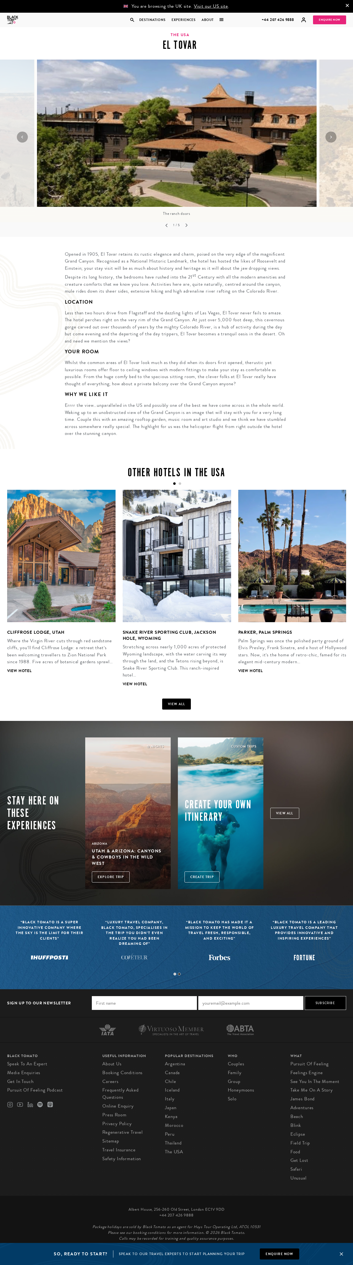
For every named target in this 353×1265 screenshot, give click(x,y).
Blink (295, 1125)
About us (112, 1063)
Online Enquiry (118, 1106)
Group (234, 1081)
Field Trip (300, 1143)
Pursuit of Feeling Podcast (35, 1090)
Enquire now (279, 1253)
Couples (236, 1063)
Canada (172, 1072)
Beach (296, 1116)
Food (295, 1151)
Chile (170, 1081)
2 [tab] (179, 974)
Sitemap (110, 1141)
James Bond (302, 1098)
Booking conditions (122, 1072)
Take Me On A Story (311, 1090)
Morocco (174, 1125)
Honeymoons (241, 1090)
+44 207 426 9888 (278, 19)
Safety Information (121, 1158)
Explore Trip (111, 876)
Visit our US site (211, 6)
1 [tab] (174, 974)
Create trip (202, 876)
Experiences (184, 19)
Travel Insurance (119, 1149)
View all (176, 704)
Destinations (152, 19)
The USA (174, 1151)
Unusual (298, 1178)
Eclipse (297, 1134)
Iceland (172, 1090)
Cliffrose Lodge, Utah (36, 632)
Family (235, 1072)
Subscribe (325, 1003)
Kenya (171, 1116)
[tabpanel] (58, 586)
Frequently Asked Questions (120, 1094)
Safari (296, 1169)
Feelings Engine (306, 1072)
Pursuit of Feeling (309, 1063)
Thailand (173, 1143)
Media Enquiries (24, 1072)
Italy (169, 1098)
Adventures (302, 1107)
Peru (169, 1134)
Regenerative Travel (122, 1132)
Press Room (114, 1114)
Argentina (175, 1063)
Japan (170, 1107)
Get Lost (299, 1160)
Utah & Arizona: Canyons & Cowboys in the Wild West (127, 857)
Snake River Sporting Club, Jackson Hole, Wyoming (169, 635)
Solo (232, 1098)
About (208, 19)
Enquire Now (329, 20)
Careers (110, 1081)
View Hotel (19, 671)
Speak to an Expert (27, 1063)
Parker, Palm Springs (265, 632)
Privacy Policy (117, 1123)
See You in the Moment (314, 1081)
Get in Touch (20, 1081)
